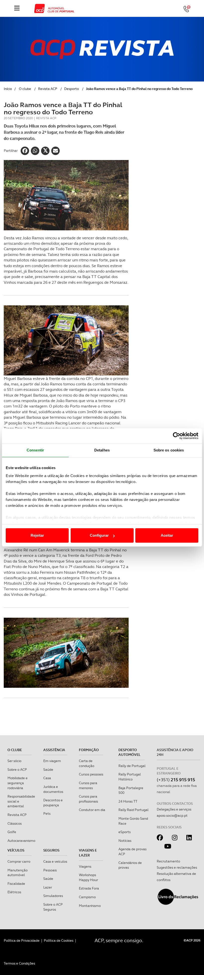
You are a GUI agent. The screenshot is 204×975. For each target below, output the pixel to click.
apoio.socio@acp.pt (172, 815)
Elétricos (14, 892)
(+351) (176, 779)
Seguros (51, 850)
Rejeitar (37, 535)
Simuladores (53, 896)
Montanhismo (90, 905)
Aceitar (167, 535)
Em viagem (52, 761)
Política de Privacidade (22, 940)
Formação (89, 750)
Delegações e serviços (174, 809)
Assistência (54, 750)
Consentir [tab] (35, 450)
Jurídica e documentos (53, 789)
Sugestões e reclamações (177, 867)
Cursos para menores (88, 785)
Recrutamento (168, 861)
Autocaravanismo (21, 840)
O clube (25, 88)
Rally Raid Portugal (133, 810)
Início (8, 88)
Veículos (15, 850)
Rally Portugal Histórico (129, 776)
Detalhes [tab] (102, 450)
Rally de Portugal (132, 766)
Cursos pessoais (91, 774)
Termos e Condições (19, 963)
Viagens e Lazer (88, 852)
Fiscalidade (16, 883)
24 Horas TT (127, 801)
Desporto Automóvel (129, 752)
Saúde (48, 769)
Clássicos (14, 823)
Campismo (87, 897)
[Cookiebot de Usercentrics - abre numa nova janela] (176, 436)
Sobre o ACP (17, 769)
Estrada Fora (89, 888)
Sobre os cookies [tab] (168, 450)
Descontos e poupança (53, 802)
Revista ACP (47, 88)
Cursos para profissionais (88, 799)
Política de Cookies (58, 940)
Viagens (85, 866)
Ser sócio (14, 761)
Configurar (99, 535)
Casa (47, 778)
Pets (47, 813)
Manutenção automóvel (17, 872)
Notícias (124, 840)
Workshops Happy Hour (88, 877)
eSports (124, 832)
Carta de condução (86, 763)
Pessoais (50, 870)
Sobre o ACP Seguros (53, 907)
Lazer (47, 887)
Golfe (11, 832)
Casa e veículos (55, 861)
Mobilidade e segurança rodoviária (17, 783)
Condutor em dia (92, 810)
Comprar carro (18, 861)
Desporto (71, 88)
